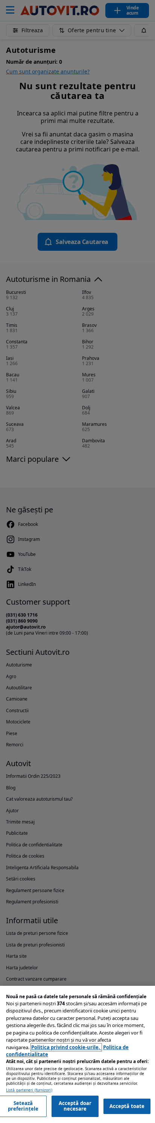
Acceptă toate (127, 1106)
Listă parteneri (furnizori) (29, 1090)
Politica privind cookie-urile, (66, 1047)
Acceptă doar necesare (75, 1106)
